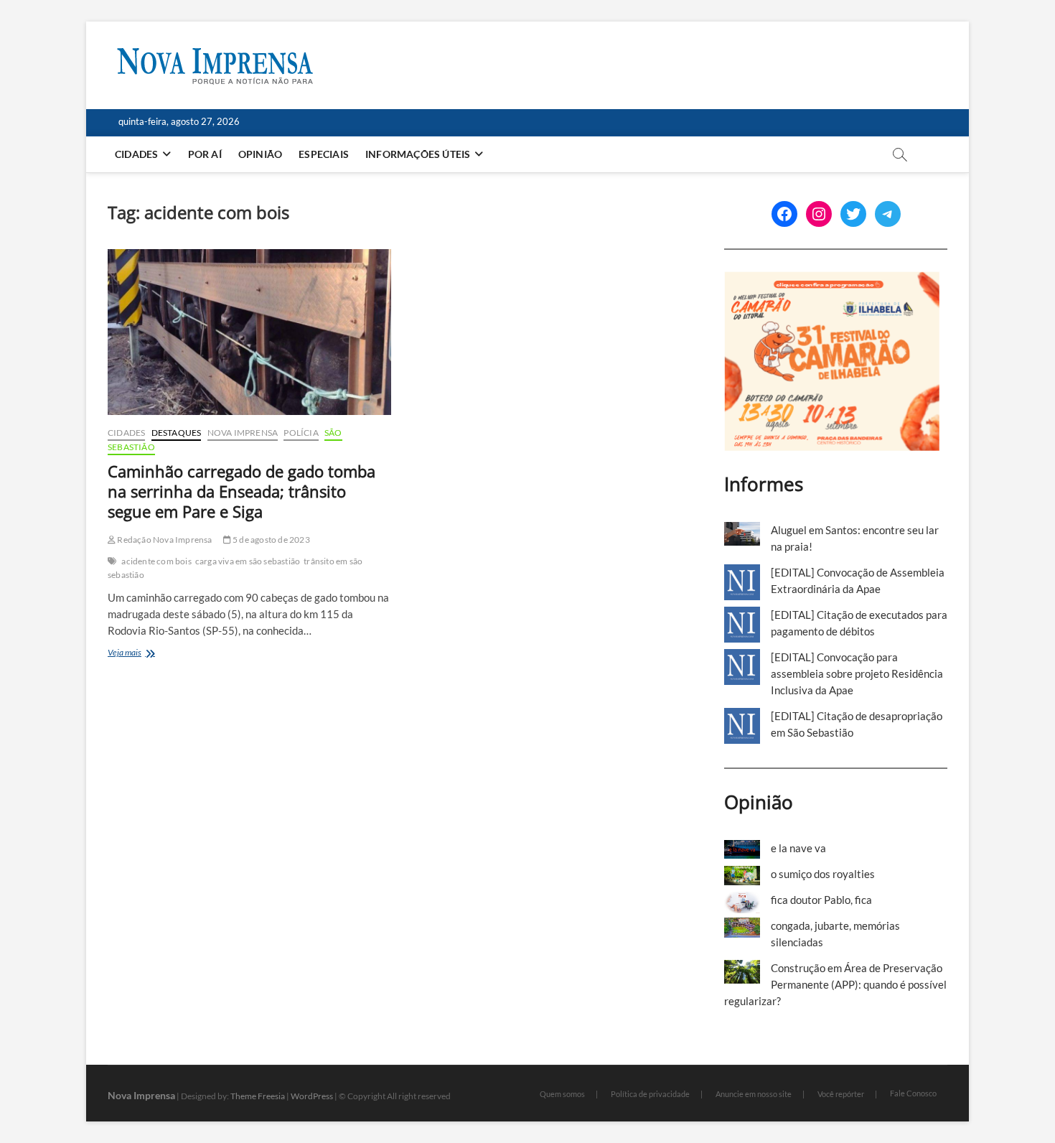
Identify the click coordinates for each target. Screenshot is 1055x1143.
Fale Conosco (913, 1093)
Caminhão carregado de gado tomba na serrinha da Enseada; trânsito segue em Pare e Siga (241, 491)
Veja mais (142, 653)
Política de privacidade (650, 1093)
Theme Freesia (257, 1096)
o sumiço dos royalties (823, 873)
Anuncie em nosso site (754, 1093)
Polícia (300, 432)
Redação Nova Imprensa (164, 539)
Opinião (260, 154)
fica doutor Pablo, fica (821, 899)
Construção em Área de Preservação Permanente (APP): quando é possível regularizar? (835, 984)
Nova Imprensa (242, 432)
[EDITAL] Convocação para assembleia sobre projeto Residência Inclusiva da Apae (857, 673)
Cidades (136, 154)
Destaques (176, 432)
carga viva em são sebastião (247, 561)
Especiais (324, 154)
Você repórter (840, 1093)
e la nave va (798, 847)
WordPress (312, 1096)
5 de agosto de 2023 (270, 539)
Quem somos (562, 1093)
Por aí (205, 154)
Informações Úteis (417, 154)
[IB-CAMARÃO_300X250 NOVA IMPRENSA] (831, 279)
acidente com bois (156, 561)
